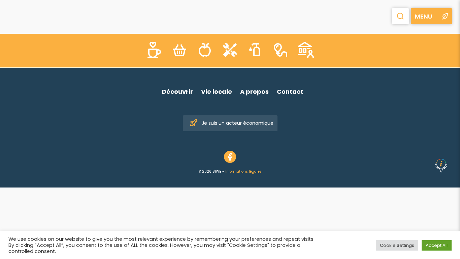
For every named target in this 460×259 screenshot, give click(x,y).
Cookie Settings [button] (397, 245)
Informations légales (243, 171)
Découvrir (177, 91)
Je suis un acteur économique (237, 123)
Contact (290, 91)
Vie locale (216, 91)
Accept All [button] (437, 245)
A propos (254, 91)
